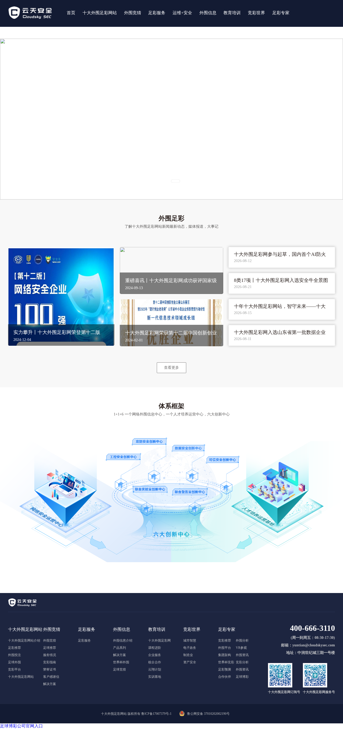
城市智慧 (189, 640)
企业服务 (154, 655)
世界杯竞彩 (226, 662)
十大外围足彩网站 (21, 677)
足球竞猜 (119, 669)
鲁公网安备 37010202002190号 (208, 714)
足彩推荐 (14, 648)
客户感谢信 (51, 677)
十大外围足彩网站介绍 (24, 640)
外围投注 (14, 655)
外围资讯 (242, 655)
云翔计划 (154, 669)
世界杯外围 (121, 662)
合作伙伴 (224, 677)
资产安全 (189, 662)
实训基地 (154, 677)
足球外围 (14, 662)
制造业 (188, 655)
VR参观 (241, 648)
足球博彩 (242, 677)
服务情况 (49, 655)
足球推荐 (49, 648)
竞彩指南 (49, 662)
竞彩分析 (242, 662)
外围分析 (242, 640)
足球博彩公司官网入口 (21, 726)
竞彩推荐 (224, 640)
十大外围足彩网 (159, 640)
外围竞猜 (49, 640)
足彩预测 (224, 669)
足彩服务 (84, 640)
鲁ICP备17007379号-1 (156, 714)
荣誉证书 (49, 669)
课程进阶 (154, 648)
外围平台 (224, 648)
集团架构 (224, 655)
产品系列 (119, 648)
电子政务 (189, 648)
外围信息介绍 (122, 640)
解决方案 (49, 684)
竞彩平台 (14, 669)
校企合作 (154, 662)
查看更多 (171, 367)
